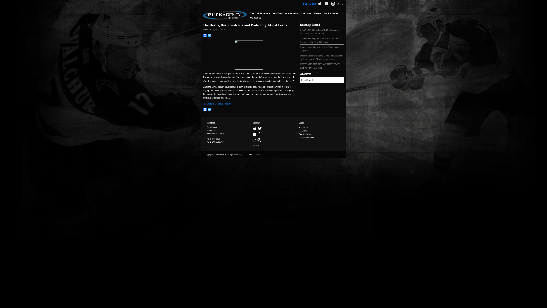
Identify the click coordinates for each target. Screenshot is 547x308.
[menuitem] (260, 13)
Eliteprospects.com (306, 138)
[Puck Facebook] (326, 4)
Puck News (306, 13)
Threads (341, 4)
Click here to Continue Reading (217, 104)
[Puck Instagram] (333, 4)
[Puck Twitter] (320, 4)
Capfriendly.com (305, 134)
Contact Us (255, 18)
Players (317, 13)
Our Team (277, 13)
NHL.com (303, 131)
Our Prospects (331, 13)
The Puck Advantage (260, 13)
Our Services (291, 13)
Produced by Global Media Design (246, 155)
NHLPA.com (304, 127)
